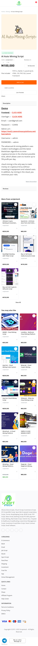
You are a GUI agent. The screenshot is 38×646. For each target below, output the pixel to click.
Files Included (5, 73)
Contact (3, 589)
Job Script (4, 550)
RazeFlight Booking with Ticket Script (9, 255)
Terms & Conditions (7, 607)
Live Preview (20, 92)
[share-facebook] (6, 96)
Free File (4, 570)
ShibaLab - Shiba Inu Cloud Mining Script (27, 399)
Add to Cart (20, 82)
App (2, 574)
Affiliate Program (6, 595)
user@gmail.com (15, 120)
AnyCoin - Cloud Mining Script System (9, 366)
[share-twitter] (9, 96)
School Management (7, 577)
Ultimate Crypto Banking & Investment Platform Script (10, 223)
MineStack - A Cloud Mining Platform (9, 432)
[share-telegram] (20, 96)
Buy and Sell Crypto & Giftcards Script (9, 288)
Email (3, 547)
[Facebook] (3, 530)
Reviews (5, 189)
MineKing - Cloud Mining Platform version (8, 466)
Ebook (3, 554)
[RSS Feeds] (21, 530)
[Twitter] (7, 530)
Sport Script (5, 557)
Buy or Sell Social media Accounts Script (28, 255)
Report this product (31, 181)
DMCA (3, 614)
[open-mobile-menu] (3, 3)
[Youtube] (12, 530)
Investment (4, 567)
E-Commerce (5, 540)
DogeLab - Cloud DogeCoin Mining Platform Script (26, 466)
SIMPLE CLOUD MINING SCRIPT (26, 432)
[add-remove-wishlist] (15, 204)
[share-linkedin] (18, 96)
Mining (8, 11)
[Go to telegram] (4, 640)
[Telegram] (16, 530)
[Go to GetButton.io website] (4, 644)
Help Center (5, 599)
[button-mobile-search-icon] (31, 3)
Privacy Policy (5, 610)
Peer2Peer (4, 560)
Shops (3, 592)
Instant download (8, 53)
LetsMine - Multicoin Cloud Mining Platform (28, 333)
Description (6, 103)
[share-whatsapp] (12, 96)
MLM (3, 544)
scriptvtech (9, 60)
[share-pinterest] (15, 96)
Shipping (4, 564)
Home (3, 11)
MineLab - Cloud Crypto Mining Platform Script (26, 367)
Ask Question (31, 66)
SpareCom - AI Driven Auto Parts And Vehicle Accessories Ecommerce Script (28, 223)
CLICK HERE (17, 112)
